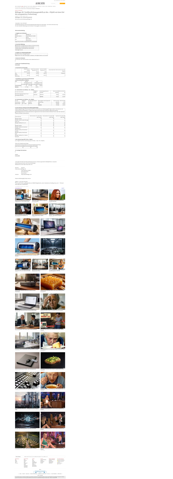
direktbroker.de (51, 462)
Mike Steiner (59, 473)
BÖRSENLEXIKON (58, 0)
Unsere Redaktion (54, 473)
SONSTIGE (54, 6)
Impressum (27, 473)
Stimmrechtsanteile (29, 8)
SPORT (31, 6)
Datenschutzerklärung (33, 473)
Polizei (25, 464)
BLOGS (54, 0)
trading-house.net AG (52, 459)
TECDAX (16, 461)
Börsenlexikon (18, 456)
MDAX (16, 460)
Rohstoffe (33, 461)
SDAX (16, 462)
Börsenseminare (34, 466)
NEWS (16, 6)
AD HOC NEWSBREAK (43, 459)
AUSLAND (43, 6)
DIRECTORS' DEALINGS (32, 7)
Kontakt (23, 473)
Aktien (33, 463)
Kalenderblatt (26, 467)
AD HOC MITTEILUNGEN (17, 7)
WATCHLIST (64, 0)
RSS (61, 0)
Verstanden (53, 477)
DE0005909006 (20, 10)
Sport (24, 462)
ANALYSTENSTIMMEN (23, 7)
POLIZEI (46, 6)
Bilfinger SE (16, 10)
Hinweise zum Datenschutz (42, 473)
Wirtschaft (25, 460)
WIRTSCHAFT (25, 6)
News (20, 473)
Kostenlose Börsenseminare (51, 461)
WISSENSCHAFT (39, 6)
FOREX (33, 460)
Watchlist (42, 460)
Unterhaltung (25, 465)
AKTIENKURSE (19, 6)
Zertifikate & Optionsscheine (34, 465)
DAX (15, 459)
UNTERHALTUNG (34, 6)
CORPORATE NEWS (28, 7)
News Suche (61, 3)
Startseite (22, 8)
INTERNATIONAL (50, 6)
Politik (25, 461)
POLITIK (29, 6)
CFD (32, 459)
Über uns (48, 473)
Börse (25, 8)
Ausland (25, 463)
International (25, 466)
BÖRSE (22, 6)
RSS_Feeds (42, 462)
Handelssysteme (34, 462)
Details (51, 477)
